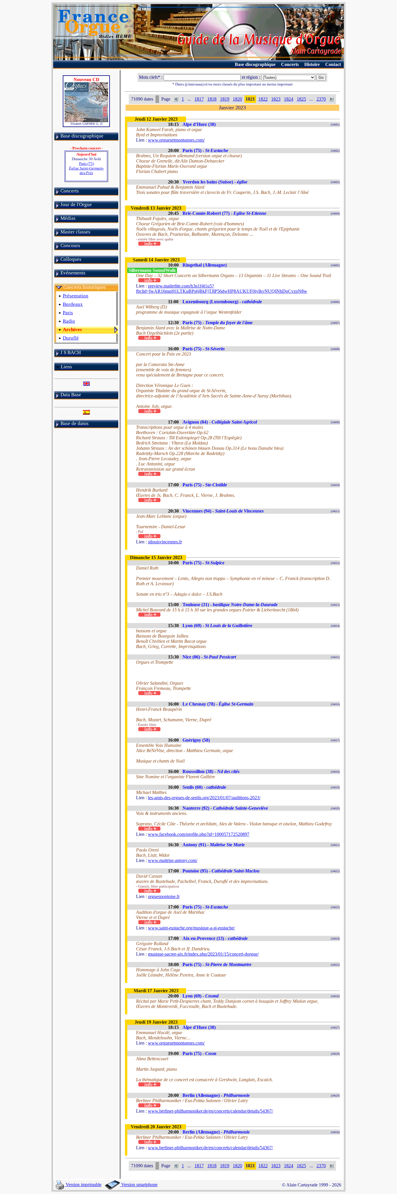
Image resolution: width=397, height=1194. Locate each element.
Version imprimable (83, 1184)
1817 (199, 99)
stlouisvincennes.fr (165, 541)
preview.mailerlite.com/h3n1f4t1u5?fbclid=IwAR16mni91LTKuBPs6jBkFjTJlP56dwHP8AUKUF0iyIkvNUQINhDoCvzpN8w (221, 288)
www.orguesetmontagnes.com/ (176, 140)
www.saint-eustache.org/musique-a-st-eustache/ (191, 927)
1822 (263, 99)
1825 (301, 99)
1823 (275, 99)
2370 (321, 99)
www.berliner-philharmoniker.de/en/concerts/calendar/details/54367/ (210, 1111)
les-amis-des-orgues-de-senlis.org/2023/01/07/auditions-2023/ (204, 797)
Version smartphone (139, 1184)
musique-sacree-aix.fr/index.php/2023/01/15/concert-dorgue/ (203, 954)
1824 (288, 99)
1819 (224, 99)
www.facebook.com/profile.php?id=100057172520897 (198, 834)
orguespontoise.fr (164, 896)
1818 (212, 99)
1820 (237, 99)
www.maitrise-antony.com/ (172, 860)
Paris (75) (86, 168)
